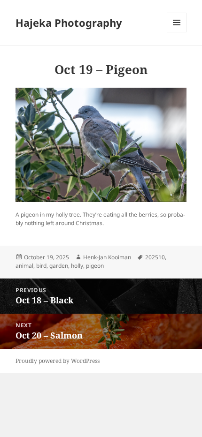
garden (58, 266)
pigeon (95, 266)
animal (24, 266)
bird (41, 266)
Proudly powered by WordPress (58, 361)
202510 (155, 257)
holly (77, 266)
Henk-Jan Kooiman (107, 257)
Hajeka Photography (69, 22)
